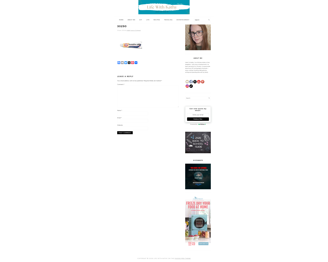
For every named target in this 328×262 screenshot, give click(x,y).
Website (120, 125)
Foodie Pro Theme (183, 258)
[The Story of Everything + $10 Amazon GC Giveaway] (198, 189)
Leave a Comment (136, 30)
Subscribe (198, 119)
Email (119, 118)
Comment (121, 84)
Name (119, 110)
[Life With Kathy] (164, 15)
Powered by (193, 124)
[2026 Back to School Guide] (198, 152)
